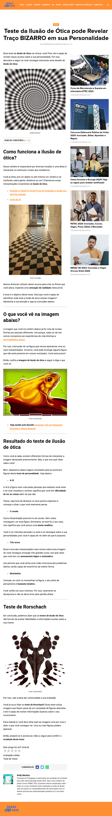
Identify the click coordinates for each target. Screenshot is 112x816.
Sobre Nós (98, 5)
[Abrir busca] (108, 5)
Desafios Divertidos (83, 5)
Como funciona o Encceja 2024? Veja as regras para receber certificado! (88, 181)
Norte (58, 5)
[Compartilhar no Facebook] (37, 767)
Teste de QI (15, 199)
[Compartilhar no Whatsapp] (47, 767)
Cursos (29, 5)
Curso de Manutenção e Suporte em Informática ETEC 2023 (88, 90)
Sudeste (37, 5)
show (26, 140)
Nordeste (46, 5)
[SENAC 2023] (9, 5)
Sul (53, 5)
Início (22, 5)
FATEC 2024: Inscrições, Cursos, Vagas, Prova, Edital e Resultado (86, 225)
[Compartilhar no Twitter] (42, 767)
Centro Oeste (68, 5)
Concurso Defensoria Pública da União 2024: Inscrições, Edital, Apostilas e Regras (89, 135)
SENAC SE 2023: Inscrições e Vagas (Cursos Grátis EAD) (88, 269)
